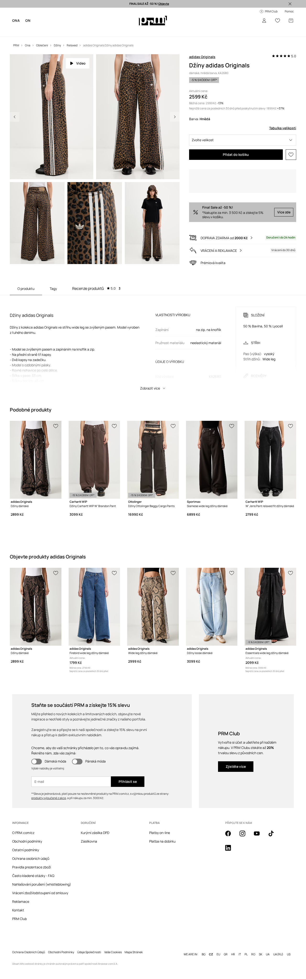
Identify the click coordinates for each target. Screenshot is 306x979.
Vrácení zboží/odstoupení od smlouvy (40, 895)
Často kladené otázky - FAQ (33, 878)
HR (233, 949)
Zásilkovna (89, 844)
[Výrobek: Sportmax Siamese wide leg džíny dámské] (212, 463)
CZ (211, 949)
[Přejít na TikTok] (274, 839)
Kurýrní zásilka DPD (95, 835)
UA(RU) (278, 949)
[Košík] (291, 20)
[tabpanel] (153, 347)
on (27, 20)
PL (246, 949)
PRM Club (19, 921)
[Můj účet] (264, 20)
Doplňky (61, 31)
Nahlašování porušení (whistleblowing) (41, 887)
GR (226, 949)
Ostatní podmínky (25, 852)
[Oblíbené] (277, 20)
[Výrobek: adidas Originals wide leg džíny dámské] (153, 610)
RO (253, 949)
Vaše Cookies (113, 947)
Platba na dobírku (162, 844)
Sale (103, 31)
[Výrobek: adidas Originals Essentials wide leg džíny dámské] (270, 610)
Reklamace (20, 904)
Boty (48, 31)
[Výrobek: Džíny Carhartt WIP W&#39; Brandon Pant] (94, 463)
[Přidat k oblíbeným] (291, 154)
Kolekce (91, 31)
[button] (242, 140)
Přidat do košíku (236, 154)
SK (260, 949)
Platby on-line (159, 835)
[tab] (96, 291)
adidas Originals (202, 56)
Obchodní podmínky (27, 844)
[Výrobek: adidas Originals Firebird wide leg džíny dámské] (94, 610)
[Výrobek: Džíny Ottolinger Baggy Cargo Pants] (153, 463)
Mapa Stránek (134, 947)
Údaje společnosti (89, 947)
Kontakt (18, 913)
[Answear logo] (153, 20)
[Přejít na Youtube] (259, 839)
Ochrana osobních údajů (30, 861)
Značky (76, 31)
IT (240, 949)
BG (203, 949)
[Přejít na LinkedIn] (231, 853)
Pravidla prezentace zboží (31, 870)
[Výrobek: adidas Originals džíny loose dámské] (212, 610)
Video (81, 63)
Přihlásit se (128, 784)
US (288, 949)
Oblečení (34, 31)
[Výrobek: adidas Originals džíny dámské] (35, 463)
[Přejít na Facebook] (231, 839)
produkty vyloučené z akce (48, 801)
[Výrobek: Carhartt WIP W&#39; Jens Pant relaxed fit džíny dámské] (270, 463)
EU (218, 949)
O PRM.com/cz (23, 835)
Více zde (283, 215)
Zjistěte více (236, 769)
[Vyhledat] (251, 20)
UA (268, 949)
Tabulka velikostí (282, 128)
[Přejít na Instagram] (245, 839)
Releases (117, 31)
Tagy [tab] (53, 291)
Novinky (18, 31)
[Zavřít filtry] (290, 4)
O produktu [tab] (25, 291)
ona (16, 20)
